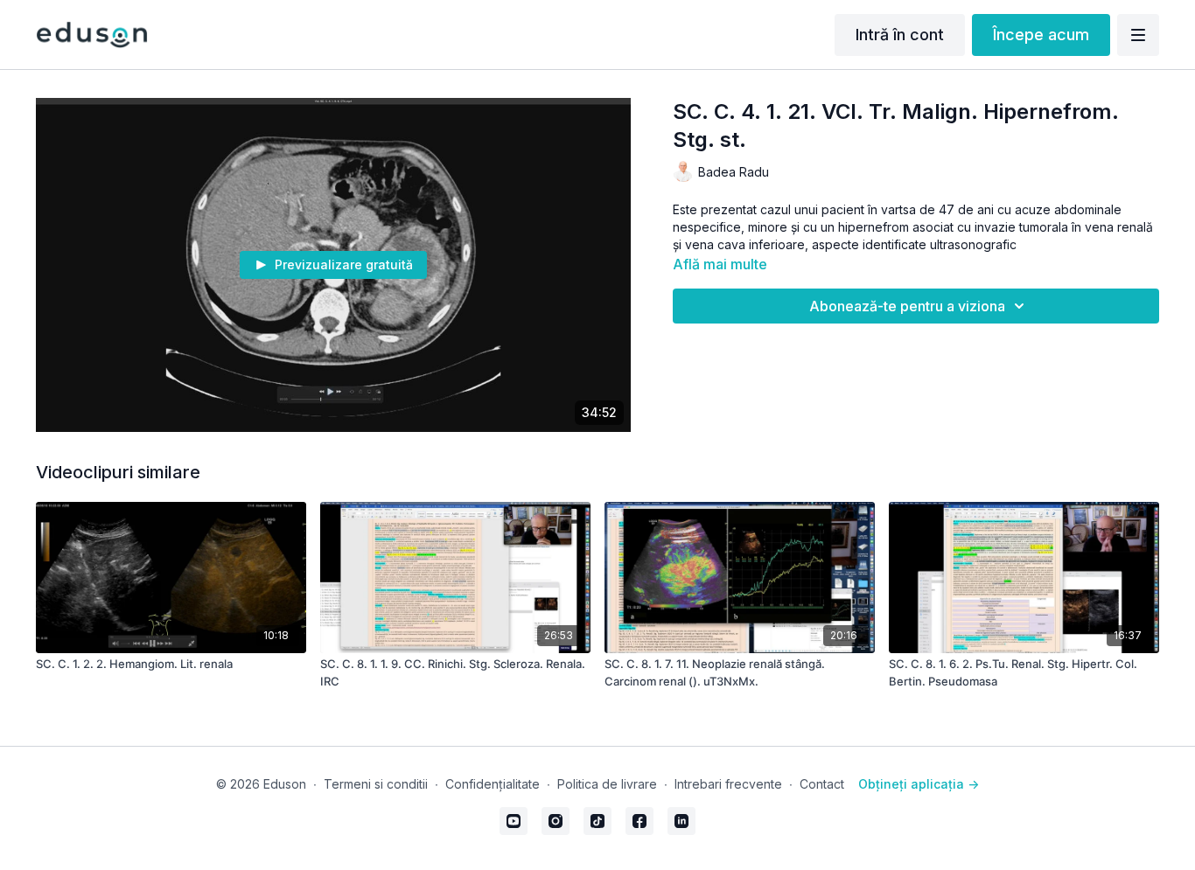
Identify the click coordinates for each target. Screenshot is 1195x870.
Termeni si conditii (376, 783)
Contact (822, 783)
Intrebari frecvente (728, 783)
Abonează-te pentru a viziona (907, 306)
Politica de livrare (607, 783)
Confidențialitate (492, 783)
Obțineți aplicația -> (918, 783)
